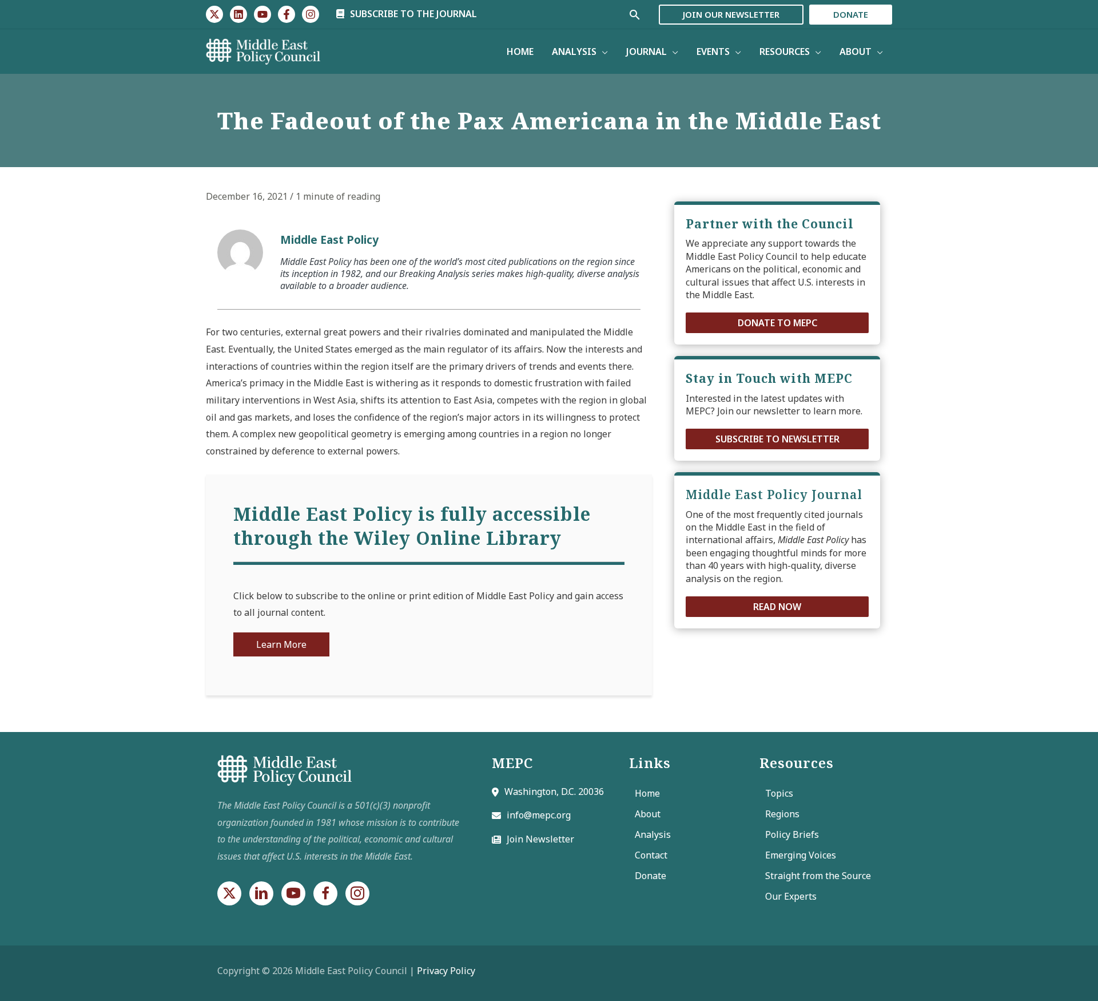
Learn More (281, 644)
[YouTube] (262, 14)
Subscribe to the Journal (412, 13)
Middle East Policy (329, 239)
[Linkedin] (238, 14)
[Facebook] (286, 14)
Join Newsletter (540, 839)
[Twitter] (214, 14)
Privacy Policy (446, 970)
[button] (777, 322)
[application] (602, 51)
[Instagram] (310, 14)
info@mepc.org (539, 815)
